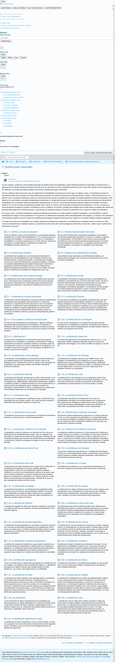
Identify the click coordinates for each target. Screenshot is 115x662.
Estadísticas (36, 161)
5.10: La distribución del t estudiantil (76, 319)
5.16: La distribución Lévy (72, 374)
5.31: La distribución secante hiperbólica (24, 522)
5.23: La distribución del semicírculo (22, 448)
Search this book (5, 35)
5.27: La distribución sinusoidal (20, 486)
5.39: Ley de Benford (16, 598)
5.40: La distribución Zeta (71, 598)
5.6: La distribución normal (72, 276)
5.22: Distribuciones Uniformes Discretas (78, 429)
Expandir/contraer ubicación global (112, 161)
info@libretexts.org (42, 659)
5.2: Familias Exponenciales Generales (78, 232)
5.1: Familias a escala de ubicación (22, 232)
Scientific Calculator (11, 108)
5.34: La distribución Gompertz (74, 541)
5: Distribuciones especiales (19, 635)
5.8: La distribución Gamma (72, 296)
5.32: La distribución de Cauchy (74, 522)
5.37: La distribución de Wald (19, 575)
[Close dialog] (1, 143)
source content (27, 638)
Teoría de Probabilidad (54, 161)
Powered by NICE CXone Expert (34, 652)
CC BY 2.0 (76, 635)
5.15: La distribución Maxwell (19, 374)
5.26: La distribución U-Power (73, 463)
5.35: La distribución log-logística (21, 560)
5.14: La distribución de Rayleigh (75, 355)
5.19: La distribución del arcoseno (21, 412)
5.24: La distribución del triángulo (75, 448)
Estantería (22, 161)
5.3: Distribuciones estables (19, 253)
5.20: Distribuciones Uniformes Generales (79, 412)
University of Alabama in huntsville (18, 181)
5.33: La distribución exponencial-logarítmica (26, 541)
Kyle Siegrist (11, 179)
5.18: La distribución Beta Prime (74, 395)
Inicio (11, 161)
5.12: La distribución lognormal (74, 336)
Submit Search (6, 41)
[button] (8, 123)
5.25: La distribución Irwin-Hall (20, 463)
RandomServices (35, 181)
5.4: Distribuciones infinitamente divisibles (79, 253)
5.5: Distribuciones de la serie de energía (25, 276)
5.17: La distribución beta (18, 395)
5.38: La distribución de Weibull (74, 575)
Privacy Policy (81, 657)
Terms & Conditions (94, 657)
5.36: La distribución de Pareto (74, 560)
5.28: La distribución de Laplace (74, 486)
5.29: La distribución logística (19, 503)
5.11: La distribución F (16, 336)
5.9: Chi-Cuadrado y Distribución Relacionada (27, 319)
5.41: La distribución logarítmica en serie (24, 619)
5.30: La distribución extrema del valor (77, 503)
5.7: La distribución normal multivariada (24, 296)
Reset (3, 54)
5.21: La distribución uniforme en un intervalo (26, 429)
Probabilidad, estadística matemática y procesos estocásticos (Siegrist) (91, 161)
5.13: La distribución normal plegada (23, 355)
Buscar (5, 157)
